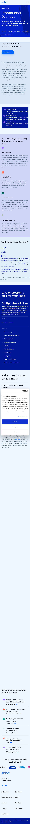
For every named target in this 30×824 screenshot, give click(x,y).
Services (18, 792)
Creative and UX (10, 704)
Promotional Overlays (7, 35)
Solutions (5, 8)
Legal (7, 742)
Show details (21, 416)
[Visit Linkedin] (2, 786)
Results (17, 797)
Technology (19, 808)
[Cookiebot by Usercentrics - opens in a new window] (21, 391)
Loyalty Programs (11, 31)
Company (5, 814)
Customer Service (11, 733)
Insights (4, 808)
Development (10, 723)
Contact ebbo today (5, 277)
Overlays (18, 803)
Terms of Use (5, 820)
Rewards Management (22, 31)
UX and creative (13, 308)
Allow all (15, 421)
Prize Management (11, 752)
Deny (15, 432)
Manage (14, 426)
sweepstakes (17, 439)
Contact (4, 803)
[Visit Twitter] (6, 786)
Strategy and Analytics (12, 714)
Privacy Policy (12, 820)
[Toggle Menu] (27, 2)
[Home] (6, 773)
